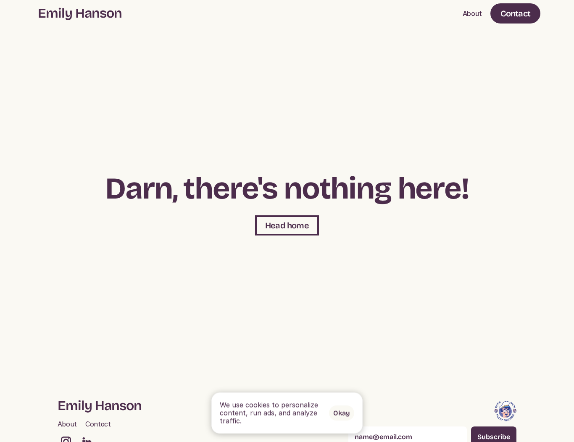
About (472, 13)
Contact (98, 424)
